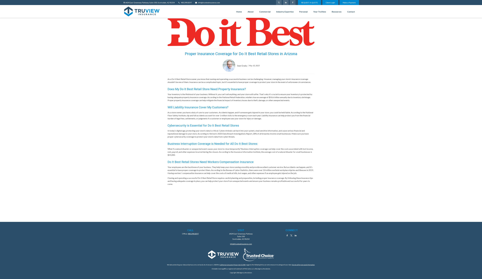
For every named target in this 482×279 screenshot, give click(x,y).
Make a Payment (349, 3)
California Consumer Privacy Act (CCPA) (232, 265)
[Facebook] (292, 2)
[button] (239, 11)
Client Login (330, 3)
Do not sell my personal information (303, 265)
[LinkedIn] (286, 2)
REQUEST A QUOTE (309, 3)
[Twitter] (279, 2)
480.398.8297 (186, 3)
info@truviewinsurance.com (209, 3)
